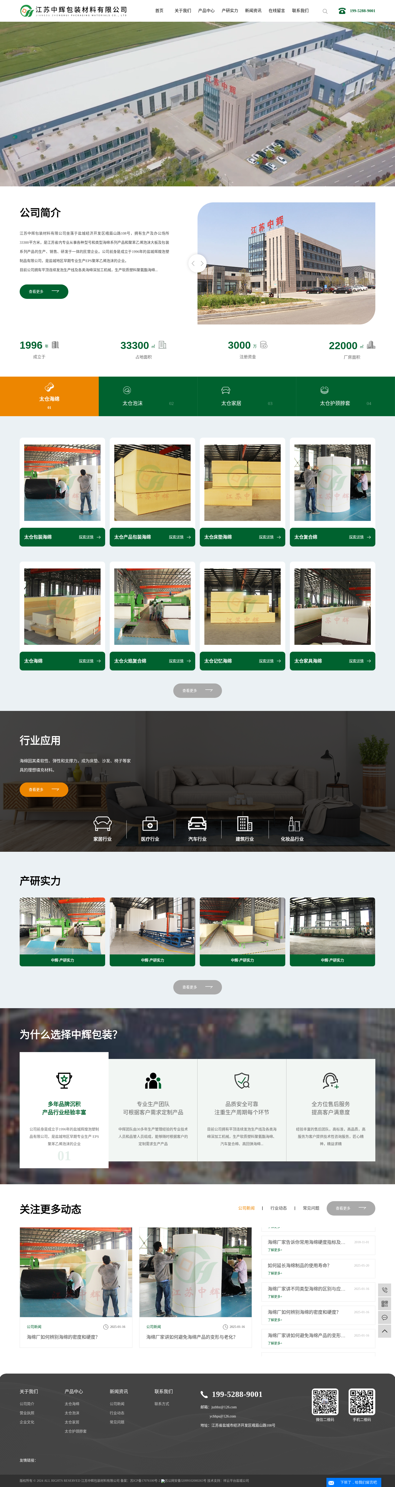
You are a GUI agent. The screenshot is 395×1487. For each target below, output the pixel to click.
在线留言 (277, 10)
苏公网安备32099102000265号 (185, 1480)
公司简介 (27, 1404)
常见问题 (311, 1208)
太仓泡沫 (72, 1413)
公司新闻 (246, 1208)
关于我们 (183, 10)
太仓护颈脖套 (76, 1431)
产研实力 (230, 10)
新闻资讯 (253, 10)
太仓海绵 (72, 1404)
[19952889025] (384, 1290)
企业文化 (27, 1422)
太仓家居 (72, 1422)
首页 (159, 10)
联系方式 (162, 1404)
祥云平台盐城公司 (236, 1480)
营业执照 (27, 1413)
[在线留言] (384, 1317)
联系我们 (300, 10)
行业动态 (278, 1208)
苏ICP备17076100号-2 (145, 1480)
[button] (193, 263)
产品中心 (206, 10)
